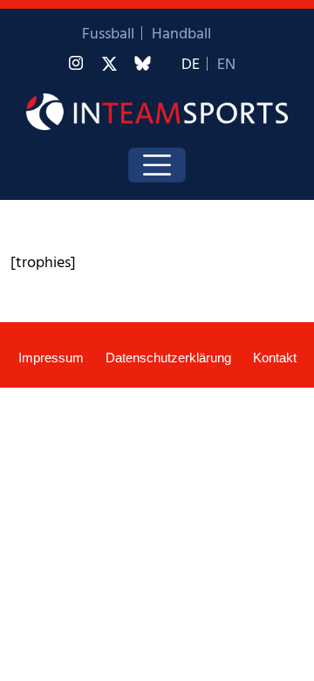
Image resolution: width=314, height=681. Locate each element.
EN (226, 65)
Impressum (51, 357)
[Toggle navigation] (157, 165)
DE (190, 65)
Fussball (108, 34)
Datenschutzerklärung (168, 357)
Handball (181, 34)
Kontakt (275, 357)
